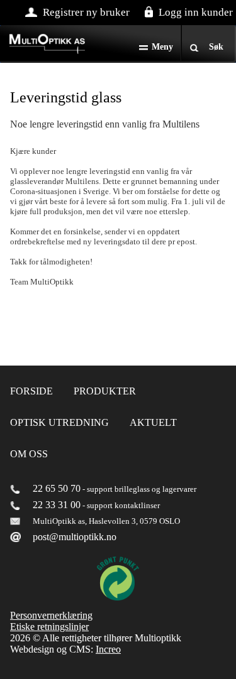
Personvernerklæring (51, 615)
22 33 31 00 (57, 504)
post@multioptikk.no (74, 536)
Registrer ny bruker (86, 12)
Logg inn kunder (196, 12)
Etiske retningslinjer (49, 626)
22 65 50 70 (57, 488)
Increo (108, 649)
